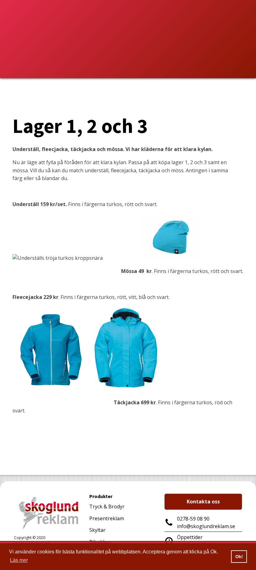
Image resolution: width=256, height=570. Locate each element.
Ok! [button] (239, 556)
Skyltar (97, 530)
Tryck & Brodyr (107, 506)
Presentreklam (106, 518)
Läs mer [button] (19, 560)
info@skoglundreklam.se (206, 526)
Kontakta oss (203, 501)
